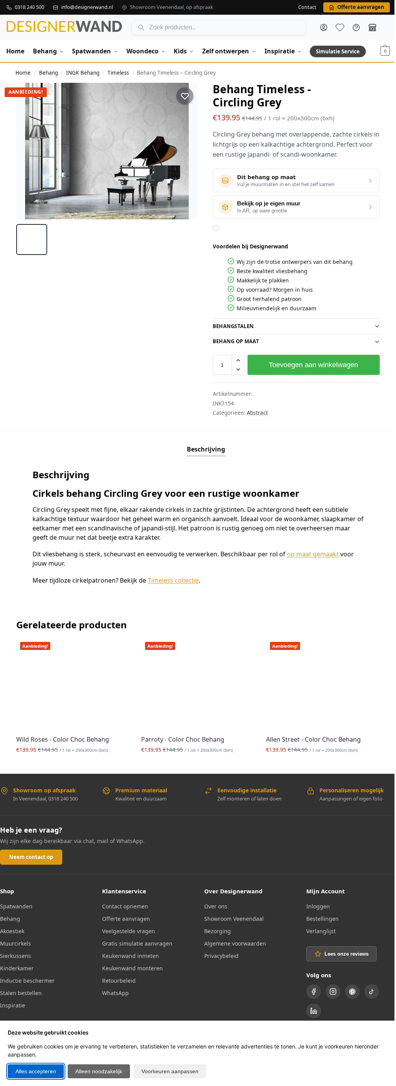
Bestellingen (318, 917)
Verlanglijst (316, 929)
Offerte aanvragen (124, 917)
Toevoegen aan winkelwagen (309, 365)
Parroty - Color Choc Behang (180, 738)
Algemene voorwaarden (232, 942)
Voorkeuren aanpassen (170, 1071)
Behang (48, 72)
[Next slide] (185, 151)
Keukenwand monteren (131, 966)
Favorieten (340, 27)
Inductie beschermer (27, 979)
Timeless (118, 72)
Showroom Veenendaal (231, 917)
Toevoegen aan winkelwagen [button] (72, 764)
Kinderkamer (17, 966)
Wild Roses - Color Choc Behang (62, 738)
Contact (307, 7)
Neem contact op (31, 855)
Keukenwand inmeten (129, 954)
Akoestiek (12, 929)
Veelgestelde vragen (127, 929)
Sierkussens (15, 954)
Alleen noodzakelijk (98, 1071)
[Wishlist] (116, 649)
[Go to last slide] (29, 151)
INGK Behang (82, 72)
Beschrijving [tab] (203, 449)
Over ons (213, 904)
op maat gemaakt (313, 554)
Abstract (254, 412)
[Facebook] (309, 990)
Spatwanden (16, 904)
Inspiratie (12, 1003)
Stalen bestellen (21, 991)
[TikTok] (367, 990)
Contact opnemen (124, 904)
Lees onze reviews (342, 952)
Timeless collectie (173, 580)
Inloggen (314, 904)
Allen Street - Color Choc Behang (309, 738)
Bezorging (214, 929)
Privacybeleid (218, 954)
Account (324, 27)
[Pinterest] (348, 990)
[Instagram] (328, 990)
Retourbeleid (117, 979)
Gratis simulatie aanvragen (136, 942)
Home (23, 72)
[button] (385, 51)
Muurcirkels (15, 942)
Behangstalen (230, 326)
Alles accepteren (35, 1071)
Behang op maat (233, 341)
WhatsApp (114, 991)
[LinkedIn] (309, 1009)
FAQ (356, 27)
